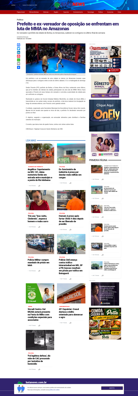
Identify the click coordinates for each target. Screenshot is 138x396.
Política (100, 12)
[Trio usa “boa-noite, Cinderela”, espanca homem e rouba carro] (40, 200)
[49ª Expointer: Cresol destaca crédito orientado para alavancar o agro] (71, 293)
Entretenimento (78, 12)
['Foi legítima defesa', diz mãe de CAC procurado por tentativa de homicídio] (40, 340)
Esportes (66, 12)
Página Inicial (21, 12)
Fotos (119, 12)
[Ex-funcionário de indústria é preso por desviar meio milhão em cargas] (71, 153)
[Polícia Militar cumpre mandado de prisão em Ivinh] (40, 244)
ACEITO (112, 388)
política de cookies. (54, 389)
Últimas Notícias (34, 12)
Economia (110, 12)
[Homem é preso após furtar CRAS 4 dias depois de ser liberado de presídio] (71, 200)
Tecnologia (90, 12)
